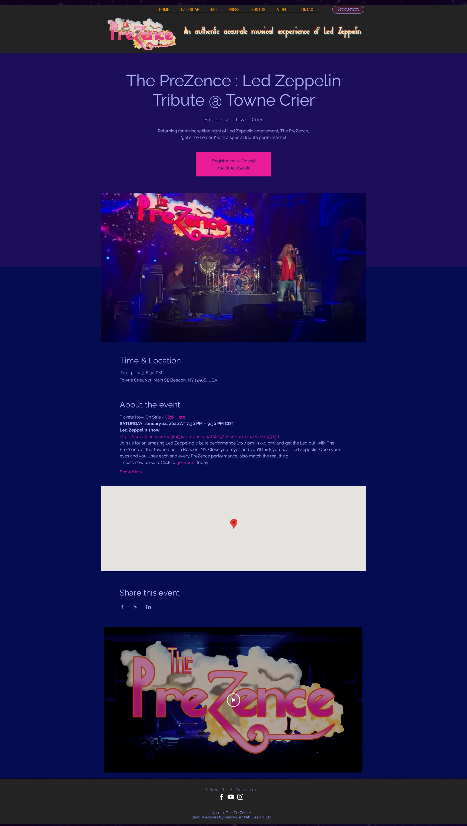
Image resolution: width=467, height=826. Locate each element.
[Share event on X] (135, 607)
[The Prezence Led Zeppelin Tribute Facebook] (221, 797)
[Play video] (233, 700)
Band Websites (204, 817)
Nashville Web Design (244, 817)
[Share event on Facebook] (122, 607)
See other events (233, 167)
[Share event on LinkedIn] (148, 607)
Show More (131, 471)
